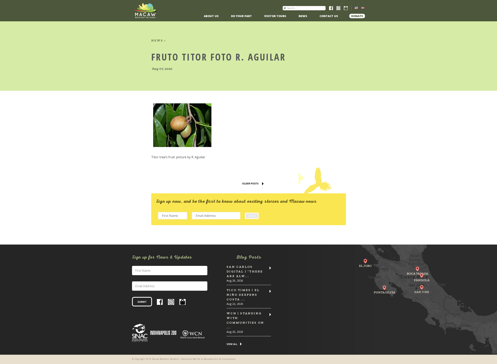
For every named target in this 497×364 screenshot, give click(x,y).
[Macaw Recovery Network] (145, 10)
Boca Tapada (417, 273)
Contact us (329, 16)
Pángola (421, 280)
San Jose (421, 292)
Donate (357, 16)
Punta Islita (384, 292)
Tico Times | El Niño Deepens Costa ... (243, 294)
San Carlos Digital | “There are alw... (245, 271)
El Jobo (365, 266)
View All (232, 344)
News (303, 16)
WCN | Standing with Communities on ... (245, 320)
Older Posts (250, 183)
